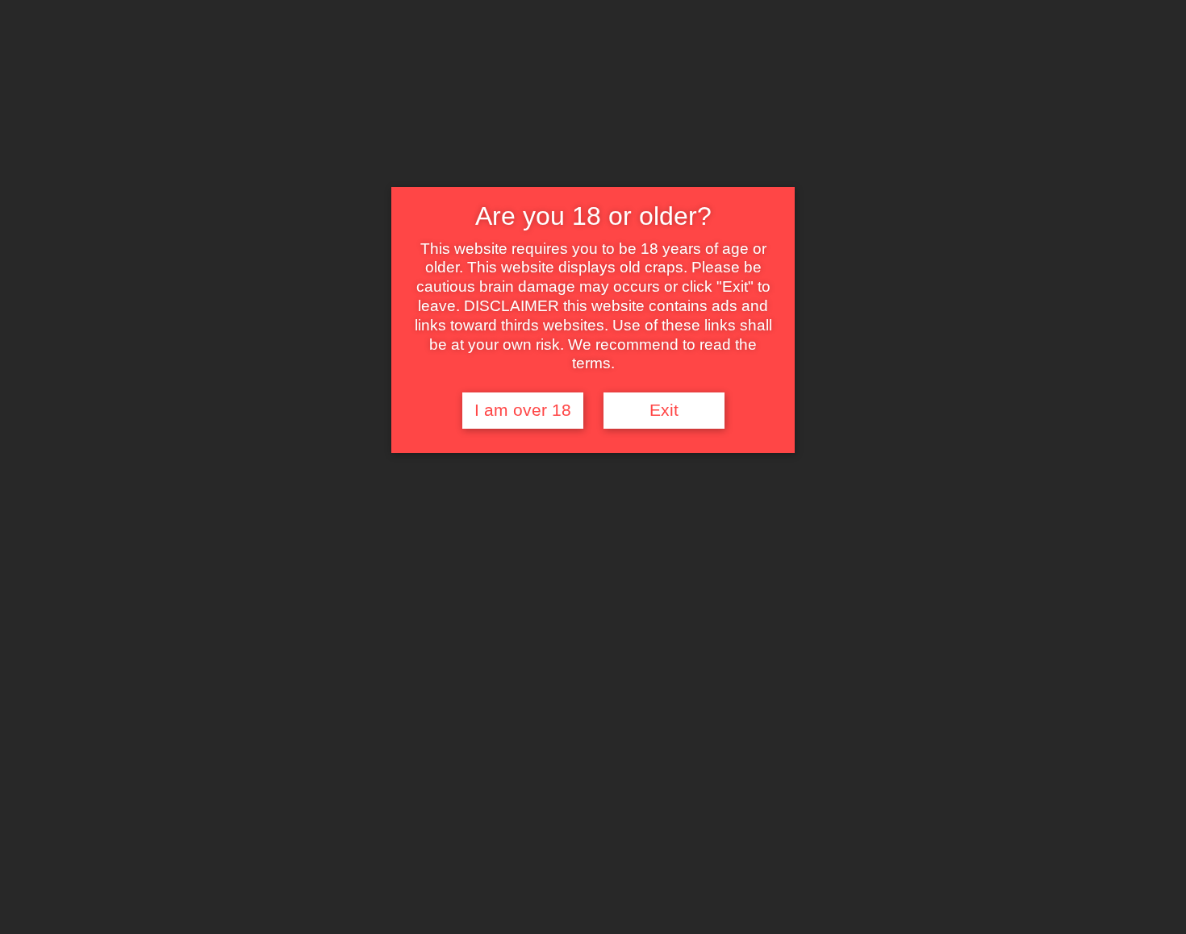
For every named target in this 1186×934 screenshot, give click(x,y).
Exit (664, 410)
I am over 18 (522, 410)
